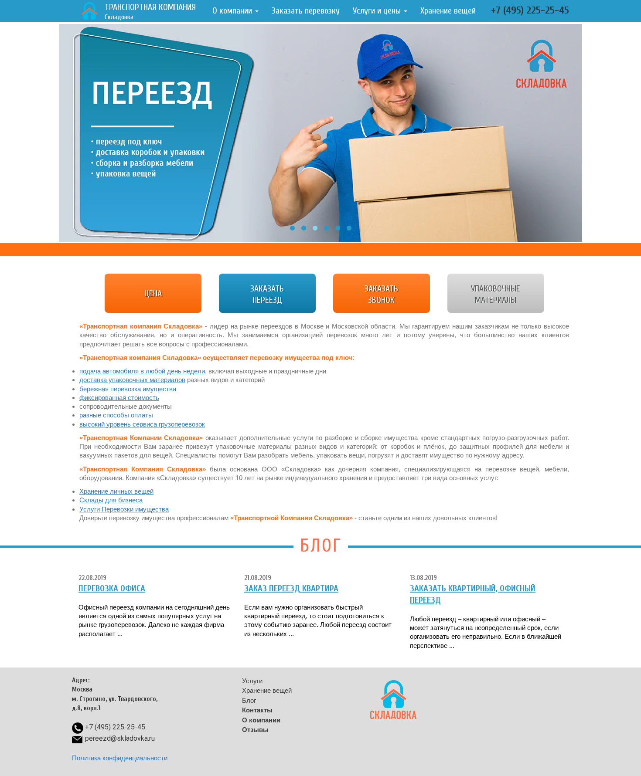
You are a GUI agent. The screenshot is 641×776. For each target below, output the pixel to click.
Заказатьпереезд (267, 294)
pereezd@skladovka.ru (120, 738)
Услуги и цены (378, 11)
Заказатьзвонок (381, 294)
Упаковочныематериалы (495, 294)
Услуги (252, 681)
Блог (249, 700)
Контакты (257, 710)
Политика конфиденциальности (119, 758)
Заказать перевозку (306, 11)
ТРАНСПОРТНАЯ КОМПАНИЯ (150, 11)
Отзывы (255, 729)
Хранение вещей (448, 11)
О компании (233, 11)
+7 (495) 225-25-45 (530, 10)
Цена (153, 293)
